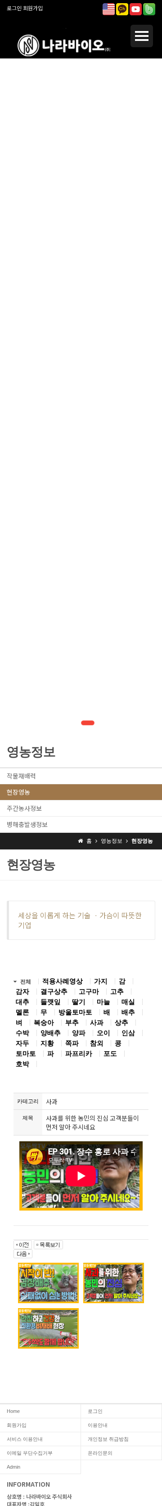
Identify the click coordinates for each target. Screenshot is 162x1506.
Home (13, 1411)
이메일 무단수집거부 (30, 1453)
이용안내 (98, 1425)
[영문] (109, 8)
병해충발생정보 (27, 824)
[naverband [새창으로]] (149, 8)
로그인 (14, 8)
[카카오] (122, 8)
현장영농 (18, 791)
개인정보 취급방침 (108, 1439)
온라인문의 (100, 1453)
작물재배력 (21, 775)
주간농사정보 (24, 808)
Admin (13, 1467)
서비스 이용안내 (25, 1439)
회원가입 (33, 8)
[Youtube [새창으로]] (136, 8)
